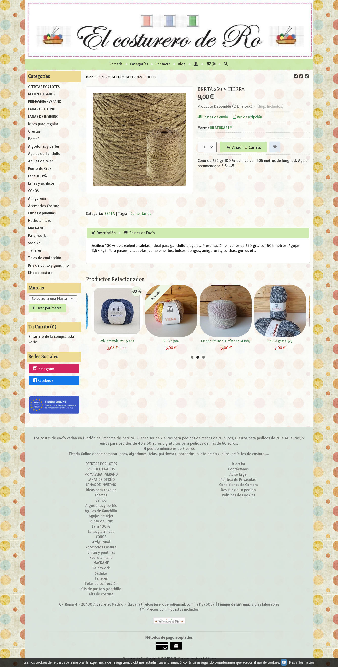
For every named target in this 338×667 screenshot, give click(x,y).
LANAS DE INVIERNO (43, 116)
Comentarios (140, 214)
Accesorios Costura (43, 206)
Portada (116, 64)
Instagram (46, 369)
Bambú (33, 139)
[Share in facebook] (295, 76)
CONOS (33, 191)
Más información (302, 662)
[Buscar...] (226, 64)
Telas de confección (44, 258)
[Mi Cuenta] (195, 64)
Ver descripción (249, 117)
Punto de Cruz (39, 168)
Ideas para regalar (43, 124)
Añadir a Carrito (246, 147)
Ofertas (34, 131)
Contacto (162, 64)
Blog (182, 64)
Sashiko (34, 243)
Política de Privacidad (238, 479)
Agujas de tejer (40, 161)
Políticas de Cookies (238, 495)
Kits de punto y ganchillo (48, 265)
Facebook (45, 380)
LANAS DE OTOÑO (41, 109)
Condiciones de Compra (238, 485)
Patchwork (37, 235)
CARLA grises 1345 (280, 341)
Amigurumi (37, 198)
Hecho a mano (39, 220)
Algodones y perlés (43, 146)
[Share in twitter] (301, 76)
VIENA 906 (171, 341)
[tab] (103, 233)
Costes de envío (215, 117)
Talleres (34, 250)
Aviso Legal (238, 474)
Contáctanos (238, 469)
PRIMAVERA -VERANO (44, 101)
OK (284, 662)
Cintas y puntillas (42, 213)
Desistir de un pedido (238, 490)
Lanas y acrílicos (41, 183)
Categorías (139, 64)
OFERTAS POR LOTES (44, 87)
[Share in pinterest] (306, 76)
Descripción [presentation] (106, 233)
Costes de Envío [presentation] (141, 233)
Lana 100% (37, 176)
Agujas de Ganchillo (44, 154)
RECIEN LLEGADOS (41, 94)
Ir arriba (238, 464)
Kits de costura (40, 273)
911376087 (205, 604)
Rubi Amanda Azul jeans (116, 341)
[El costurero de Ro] (169, 29)
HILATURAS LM (221, 128)
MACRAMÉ (36, 228)
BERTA (109, 214)
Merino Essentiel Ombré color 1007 (225, 341)
